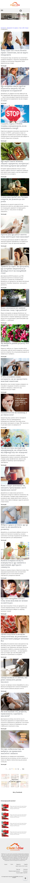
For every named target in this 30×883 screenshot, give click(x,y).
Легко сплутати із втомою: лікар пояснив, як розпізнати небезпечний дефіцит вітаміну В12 (15, 637)
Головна (3, 28)
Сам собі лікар (23, 28)
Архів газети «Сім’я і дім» (22, 866)
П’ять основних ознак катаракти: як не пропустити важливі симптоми (14, 379)
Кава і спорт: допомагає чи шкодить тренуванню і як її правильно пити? (13, 487)
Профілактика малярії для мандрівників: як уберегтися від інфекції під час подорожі (14, 450)
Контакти (25, 871)
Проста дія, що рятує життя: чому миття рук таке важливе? (15, 235)
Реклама (25, 869)
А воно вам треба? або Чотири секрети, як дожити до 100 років (14, 199)
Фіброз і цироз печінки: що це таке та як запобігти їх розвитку (14, 527)
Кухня (5, 864)
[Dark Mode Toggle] (25, 878)
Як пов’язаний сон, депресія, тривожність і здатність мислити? (14, 713)
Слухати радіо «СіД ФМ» (22, 872)
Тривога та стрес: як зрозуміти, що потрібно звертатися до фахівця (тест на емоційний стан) (15, 269)
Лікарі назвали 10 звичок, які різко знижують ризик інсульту (14, 679)
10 (18, 769)
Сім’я (12, 864)
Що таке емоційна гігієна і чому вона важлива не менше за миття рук (14, 600)
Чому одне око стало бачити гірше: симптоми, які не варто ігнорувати (14, 52)
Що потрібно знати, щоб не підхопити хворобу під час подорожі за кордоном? (13, 88)
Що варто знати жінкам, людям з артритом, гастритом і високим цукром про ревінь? (15, 163)
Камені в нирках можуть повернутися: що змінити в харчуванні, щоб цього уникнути (13, 563)
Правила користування (14, 871)
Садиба (26, 864)
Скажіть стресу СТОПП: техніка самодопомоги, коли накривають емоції (13, 126)
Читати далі (3, 65)
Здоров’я (18, 864)
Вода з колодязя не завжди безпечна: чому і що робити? (14, 309)
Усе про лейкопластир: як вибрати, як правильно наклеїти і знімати (12, 751)
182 (23, 769)
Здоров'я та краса (12, 28)
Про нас (18, 869)
